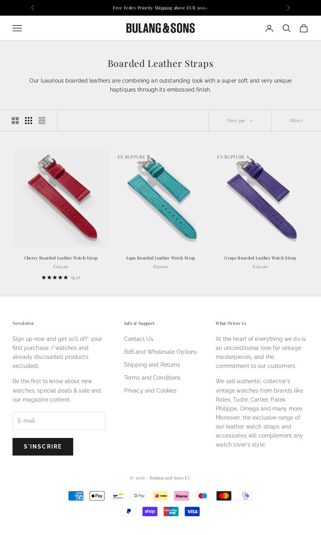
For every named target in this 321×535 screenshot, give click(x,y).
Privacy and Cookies (150, 390)
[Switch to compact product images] (41, 120)
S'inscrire (43, 446)
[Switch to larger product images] (15, 120)
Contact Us (138, 339)
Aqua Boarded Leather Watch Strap (160, 258)
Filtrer (296, 120)
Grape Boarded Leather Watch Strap (260, 258)
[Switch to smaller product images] (28, 120)
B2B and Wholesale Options (160, 352)
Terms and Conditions (152, 378)
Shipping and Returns (152, 365)
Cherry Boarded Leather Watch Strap (60, 258)
